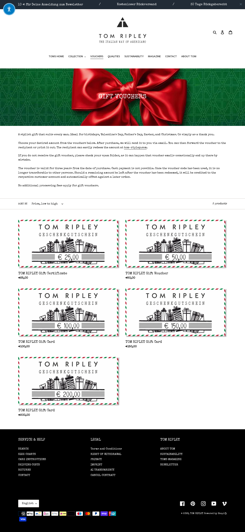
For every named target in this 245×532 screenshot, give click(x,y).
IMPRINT (96, 464)
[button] (9, 9)
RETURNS (24, 469)
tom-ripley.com (135, 147)
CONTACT (24, 475)
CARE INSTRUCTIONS (32, 459)
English (27, 503)
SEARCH (23, 448)
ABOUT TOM (167, 448)
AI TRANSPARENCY (102, 469)
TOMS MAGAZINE (171, 459)
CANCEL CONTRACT (103, 475)
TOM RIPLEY (196, 513)
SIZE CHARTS (27, 454)
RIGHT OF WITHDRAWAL (106, 454)
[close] (240, 4)
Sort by (22, 204)
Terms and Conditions (106, 448)
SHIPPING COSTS (29, 464)
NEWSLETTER (169, 464)
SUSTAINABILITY (171, 454)
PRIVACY (96, 459)
